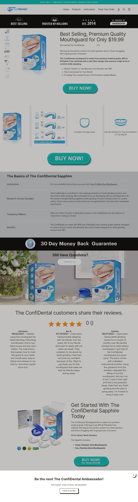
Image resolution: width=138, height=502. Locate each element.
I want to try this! (69, 491)
